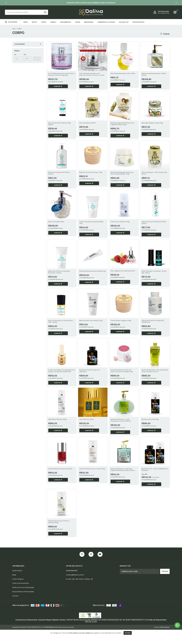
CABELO (53, 22)
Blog (14, 575)
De (15, 54)
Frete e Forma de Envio (20, 583)
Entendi (127, 633)
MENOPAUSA (88, 22)
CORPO (43, 22)
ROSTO (34, 22)
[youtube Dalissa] (100, 554)
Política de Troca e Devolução (23, 587)
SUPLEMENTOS (65, 22)
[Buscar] (45, 12)
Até (25, 54)
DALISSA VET (124, 22)
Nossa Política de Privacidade (23, 591)
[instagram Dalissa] (81, 554)
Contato (15, 596)
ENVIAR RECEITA (138, 22)
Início (26, 22)
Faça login (165, 11)
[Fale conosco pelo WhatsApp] (177, 625)
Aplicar (37, 58)
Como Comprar (18, 579)
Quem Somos (17, 570)
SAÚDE (77, 22)
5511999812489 (71, 570)
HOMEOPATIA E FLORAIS (106, 22)
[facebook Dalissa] (91, 554)
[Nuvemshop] (162, 627)
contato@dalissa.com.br (75, 575)
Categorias (12, 22)
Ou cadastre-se (163, 13)
